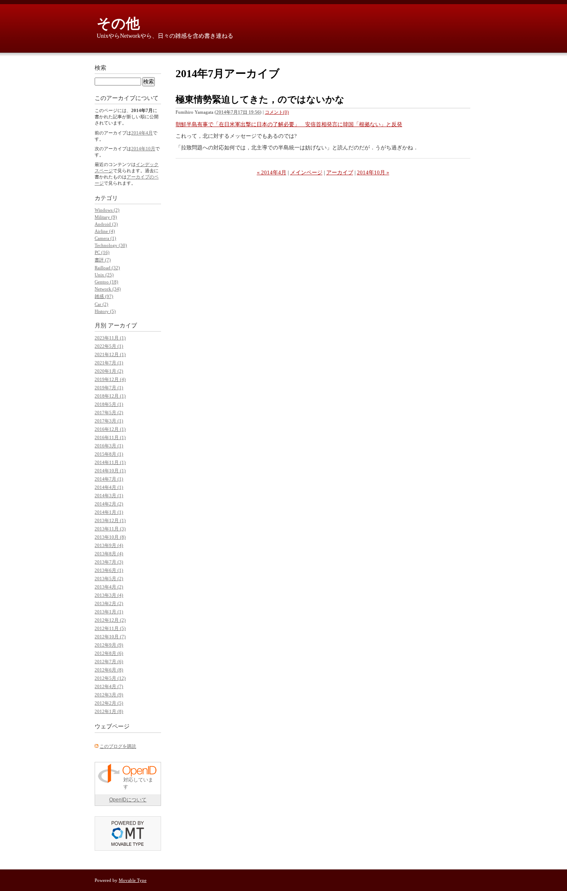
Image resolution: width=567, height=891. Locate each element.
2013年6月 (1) (109, 570)
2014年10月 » (373, 172)
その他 (118, 23)
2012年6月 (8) (109, 669)
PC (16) (102, 252)
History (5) (105, 311)
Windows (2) (107, 209)
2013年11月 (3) (110, 528)
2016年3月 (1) (109, 445)
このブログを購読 (118, 746)
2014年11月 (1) (110, 462)
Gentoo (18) (106, 281)
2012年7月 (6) (109, 661)
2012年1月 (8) (109, 711)
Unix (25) (104, 274)
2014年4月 (142, 132)
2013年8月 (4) (109, 553)
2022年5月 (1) (109, 346)
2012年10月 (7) (110, 636)
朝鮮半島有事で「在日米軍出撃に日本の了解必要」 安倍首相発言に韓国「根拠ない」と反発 (289, 124)
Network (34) (108, 288)
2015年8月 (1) (109, 454)
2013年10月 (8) (110, 537)
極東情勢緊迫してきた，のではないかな (260, 99)
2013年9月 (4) (109, 545)
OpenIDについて (128, 800)
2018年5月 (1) (109, 404)
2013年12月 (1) (110, 520)
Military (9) (106, 217)
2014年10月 (143, 148)
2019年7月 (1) (109, 387)
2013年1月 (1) (109, 611)
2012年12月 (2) (110, 620)
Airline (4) (105, 231)
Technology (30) (111, 245)
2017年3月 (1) (109, 420)
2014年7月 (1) (109, 478)
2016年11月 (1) (110, 437)
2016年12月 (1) (110, 429)
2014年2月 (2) (109, 503)
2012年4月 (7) (109, 686)
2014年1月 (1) (109, 512)
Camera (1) (105, 238)
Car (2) (101, 304)
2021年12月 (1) (110, 354)
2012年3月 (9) (109, 694)
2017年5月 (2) (109, 412)
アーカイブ (339, 172)
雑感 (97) (104, 296)
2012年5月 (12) (110, 678)
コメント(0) (277, 112)
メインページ (306, 172)
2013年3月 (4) (109, 595)
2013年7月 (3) (109, 561)
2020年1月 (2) (109, 371)
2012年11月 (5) (110, 628)
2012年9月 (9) (109, 644)
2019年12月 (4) (110, 379)
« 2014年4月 (271, 172)
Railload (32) (107, 267)
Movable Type (133, 880)
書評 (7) (103, 259)
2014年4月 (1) (109, 487)
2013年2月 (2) (109, 603)
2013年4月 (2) (109, 586)
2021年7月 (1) (109, 362)
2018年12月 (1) (110, 395)
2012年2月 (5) (109, 703)
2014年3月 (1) (109, 495)
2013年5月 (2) (109, 578)
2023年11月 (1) (110, 337)
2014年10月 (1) (110, 470)
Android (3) (106, 224)
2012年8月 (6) (109, 653)
